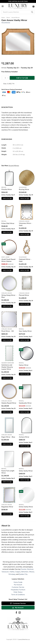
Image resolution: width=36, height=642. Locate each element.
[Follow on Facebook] (16, 613)
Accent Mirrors (16, 17)
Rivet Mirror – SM (7, 331)
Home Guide (18, 582)
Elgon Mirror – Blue (8, 437)
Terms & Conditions (18, 595)
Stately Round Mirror (8, 403)
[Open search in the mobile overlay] (18, 12)
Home (3, 17)
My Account (18, 585)
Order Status (18, 592)
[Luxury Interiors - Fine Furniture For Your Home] (18, 6)
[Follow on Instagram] (20, 613)
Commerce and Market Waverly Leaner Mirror (7, 367)
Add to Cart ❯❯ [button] (7, 198)
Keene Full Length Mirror (7, 472)
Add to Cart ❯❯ (22, 78)
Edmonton (24, 572)
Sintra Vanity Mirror (26, 471)
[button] (2, 6)
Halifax (12, 572)
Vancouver (5, 572)
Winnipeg (11, 574)
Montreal (30, 569)
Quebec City (23, 574)
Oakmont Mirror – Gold (25, 260)
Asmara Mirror (24, 437)
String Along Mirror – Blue (8, 296)
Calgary (17, 572)
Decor (8, 17)
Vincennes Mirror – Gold (25, 224)
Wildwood (5, 23)
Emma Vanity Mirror (26, 507)
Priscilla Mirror (6, 189)
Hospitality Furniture (18, 590)
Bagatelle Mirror (7, 507)
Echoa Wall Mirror (7, 223)
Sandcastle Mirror (25, 403)
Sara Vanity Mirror (25, 331)
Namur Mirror (23, 365)
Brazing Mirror (24, 189)
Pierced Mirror (24, 295)
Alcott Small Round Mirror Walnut (8, 260)
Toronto (23, 569)
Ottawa (31, 572)
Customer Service (18, 587)
